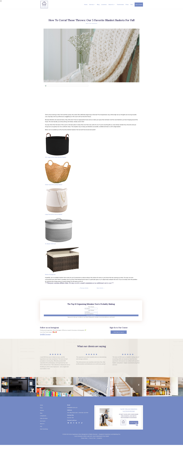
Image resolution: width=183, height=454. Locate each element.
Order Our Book (43, 418)
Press (127, 4)
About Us (111, 4)
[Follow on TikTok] (82, 423)
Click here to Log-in (118, 332)
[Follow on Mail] (68, 423)
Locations (104, 4)
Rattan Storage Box (50, 274)
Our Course (42, 421)
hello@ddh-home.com (72, 407)
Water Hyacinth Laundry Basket (53, 184)
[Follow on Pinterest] (79, 423)
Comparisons (43, 415)
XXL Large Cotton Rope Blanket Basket (55, 157)
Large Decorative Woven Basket (53, 214)
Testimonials (120, 4)
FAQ (131, 4)
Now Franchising (44, 429)
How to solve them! (91, 315)
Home (85, 4)
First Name (91, 306)
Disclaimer (99, 438)
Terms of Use (92, 438)
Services (91, 4)
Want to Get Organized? (91, 23)
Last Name (91, 310)
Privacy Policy (84, 438)
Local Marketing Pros (115, 434)
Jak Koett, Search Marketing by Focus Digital (98, 436)
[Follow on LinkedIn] (76, 423)
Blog (98, 4)
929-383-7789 (70, 417)
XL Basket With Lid (50, 243)
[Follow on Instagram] (71, 423)
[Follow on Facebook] (74, 423)
